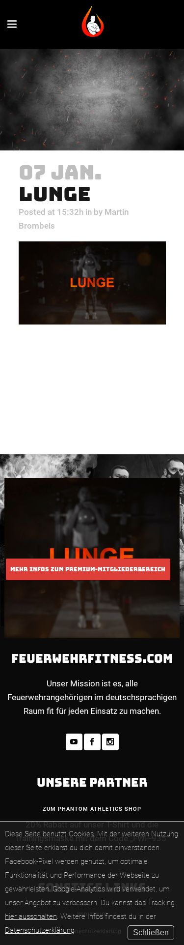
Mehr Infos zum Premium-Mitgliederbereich (87, 569)
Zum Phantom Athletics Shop (92, 809)
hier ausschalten (31, 916)
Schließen (151, 932)
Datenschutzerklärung (40, 930)
